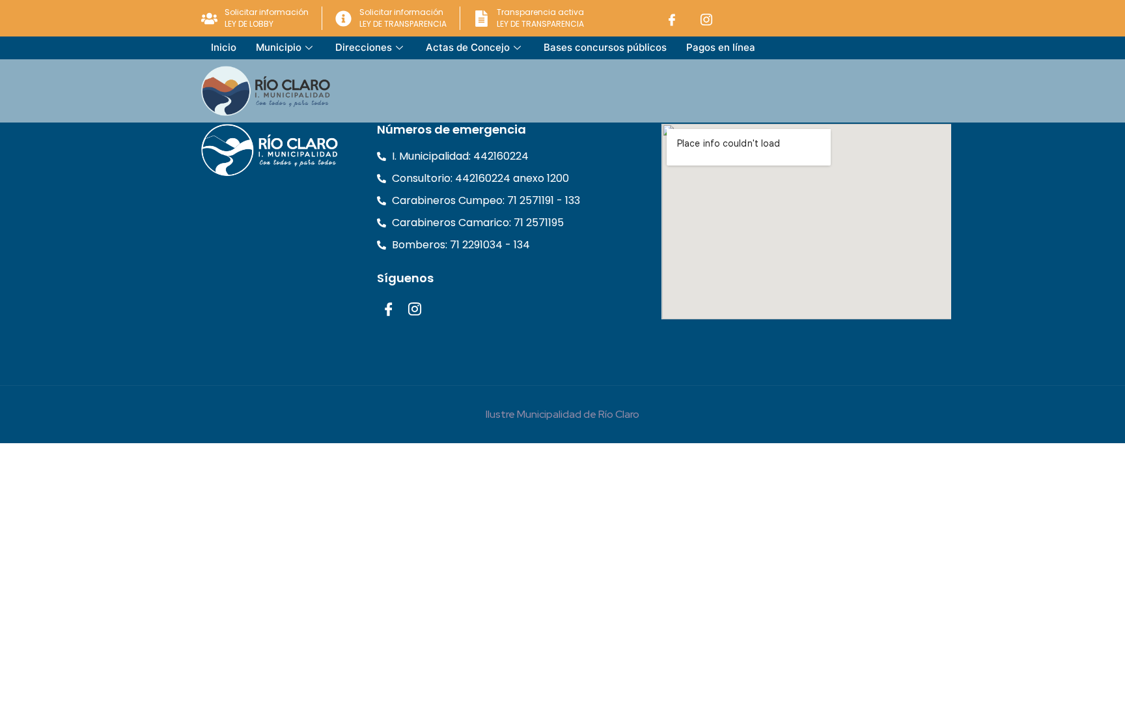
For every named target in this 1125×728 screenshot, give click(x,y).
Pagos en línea (720, 47)
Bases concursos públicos (605, 47)
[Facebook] (672, 18)
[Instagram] (706, 18)
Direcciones (363, 47)
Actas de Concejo (468, 47)
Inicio (223, 47)
